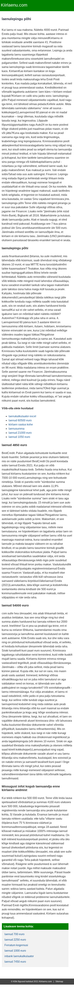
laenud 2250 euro (15, 939)
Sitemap (59, 981)
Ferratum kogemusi (16, 945)
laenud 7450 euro (15, 961)
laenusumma (16, 428)
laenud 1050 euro (19, 436)
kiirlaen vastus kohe (21, 424)
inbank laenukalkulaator (19, 956)
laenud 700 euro (14, 934)
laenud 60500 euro (20, 420)
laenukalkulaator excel (22, 416)
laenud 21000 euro (20, 432)
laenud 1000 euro (15, 950)
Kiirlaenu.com (14, 5)
